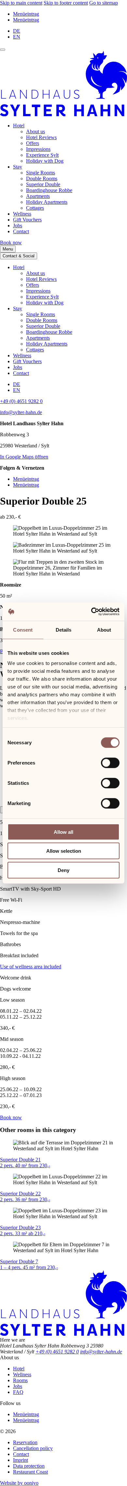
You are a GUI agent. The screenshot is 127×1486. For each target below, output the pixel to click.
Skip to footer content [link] (66, 3)
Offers (32, 143)
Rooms (20, 1380)
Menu (8, 249)
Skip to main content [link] (21, 3)
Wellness (22, 214)
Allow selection (63, 851)
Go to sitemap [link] (103, 3)
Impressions (38, 149)
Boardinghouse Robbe (49, 190)
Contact (21, 231)
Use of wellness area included (30, 966)
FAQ (18, 1392)
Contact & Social (19, 255)
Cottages (35, 208)
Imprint (20, 1460)
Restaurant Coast (30, 1472)
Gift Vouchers (27, 219)
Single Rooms (40, 172)
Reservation (25, 1442)
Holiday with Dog (45, 161)
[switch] (110, 762)
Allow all (63, 831)
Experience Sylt (42, 155)
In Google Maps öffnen (24, 457)
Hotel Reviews (41, 137)
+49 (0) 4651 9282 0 (21, 401)
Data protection (29, 1466)
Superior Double (43, 184)
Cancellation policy (33, 1448)
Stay (17, 167)
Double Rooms (41, 178)
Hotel (18, 125)
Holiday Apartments (46, 202)
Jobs (17, 225)
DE (16, 31)
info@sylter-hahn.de (21, 412)
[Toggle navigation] (2, 50)
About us (35, 131)
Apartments (38, 196)
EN (16, 37)
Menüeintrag (26, 14)
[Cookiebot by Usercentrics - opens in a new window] (91, 611)
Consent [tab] (23, 629)
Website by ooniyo (19, 1483)
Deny (63, 870)
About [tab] (104, 629)
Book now (11, 242)
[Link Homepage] (63, 114)
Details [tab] (64, 629)
